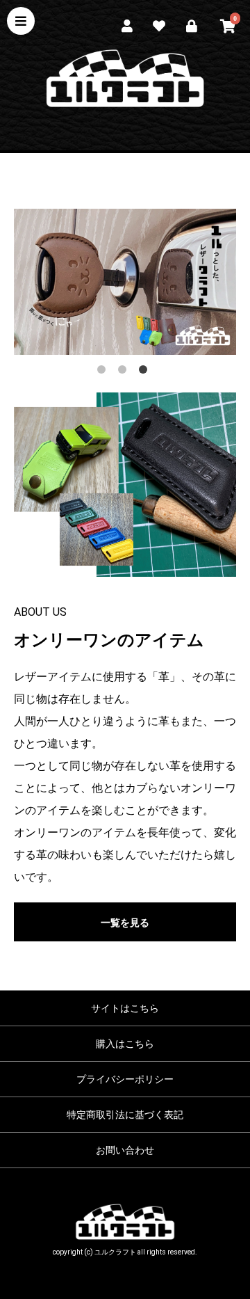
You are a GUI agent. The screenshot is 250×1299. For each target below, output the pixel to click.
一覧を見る (125, 922)
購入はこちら (125, 1043)
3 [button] (146, 372)
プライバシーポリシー (125, 1079)
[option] (125, 282)
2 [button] (125, 372)
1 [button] (104, 372)
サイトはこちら (125, 1008)
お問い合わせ (125, 1150)
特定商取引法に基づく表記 (125, 1114)
